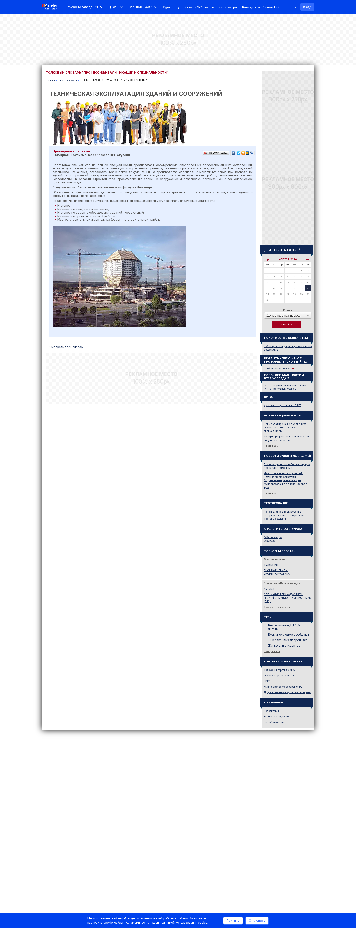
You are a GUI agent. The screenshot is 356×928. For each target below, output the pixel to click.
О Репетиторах (273, 537)
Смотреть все (272, 651)
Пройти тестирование (277, 368)
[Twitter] (239, 152)
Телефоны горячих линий (279, 670)
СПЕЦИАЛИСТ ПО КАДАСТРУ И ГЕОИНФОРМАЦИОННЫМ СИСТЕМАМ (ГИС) (288, 598)
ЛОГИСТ (269, 588)
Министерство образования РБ (283, 686)
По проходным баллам (282, 388)
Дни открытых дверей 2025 (288, 640)
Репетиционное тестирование (282, 511)
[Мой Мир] (247, 152)
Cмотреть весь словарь (66, 347)
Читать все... (271, 445)
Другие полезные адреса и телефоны (287, 692)
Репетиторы (228, 7)
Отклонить (257, 920)
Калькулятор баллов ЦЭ (260, 7)
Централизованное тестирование (284, 515)
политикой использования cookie (183, 922)
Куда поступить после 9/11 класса (188, 7)
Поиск (288, 310)
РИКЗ (267, 681)
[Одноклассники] (243, 152)
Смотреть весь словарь (278, 607)
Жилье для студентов (284, 645)
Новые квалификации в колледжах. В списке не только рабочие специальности (286, 427)
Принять (233, 920)
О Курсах (269, 540)
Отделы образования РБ (279, 675)
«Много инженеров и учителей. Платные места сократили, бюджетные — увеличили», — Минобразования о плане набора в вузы (285, 480)
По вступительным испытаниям (287, 385)
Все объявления (274, 722)
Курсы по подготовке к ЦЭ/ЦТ (282, 405)
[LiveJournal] (252, 152)
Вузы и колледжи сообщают (288, 634)
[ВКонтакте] (233, 152)
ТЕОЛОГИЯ (271, 564)
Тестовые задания (275, 518)
